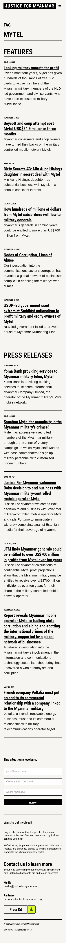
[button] (60, 12)
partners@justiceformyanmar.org (23, 899)
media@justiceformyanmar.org (21, 886)
